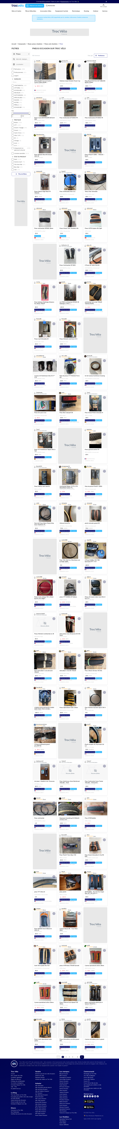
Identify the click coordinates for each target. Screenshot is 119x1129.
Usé (17, 170)
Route (18, 122)
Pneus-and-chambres (51, 44)
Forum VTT (87, 1081)
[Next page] (82, 1057)
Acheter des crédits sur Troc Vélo (43, 1079)
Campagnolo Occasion (65, 1077)
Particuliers (19, 69)
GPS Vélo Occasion (40, 1113)
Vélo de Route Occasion (41, 1089)
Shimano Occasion (64, 1107)
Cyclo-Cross (19, 133)
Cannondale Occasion (65, 1079)
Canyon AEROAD (64, 1124)
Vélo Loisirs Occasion (40, 1098)
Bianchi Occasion (64, 1074)
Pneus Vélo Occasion (40, 1110)
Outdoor (95, 11)
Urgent (16, 76)
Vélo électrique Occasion (41, 1095)
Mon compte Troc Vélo (17, 1075)
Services (104, 11)
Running (86, 11)
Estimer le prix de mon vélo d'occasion (45, 1074)
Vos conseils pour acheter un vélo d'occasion (92, 1085)
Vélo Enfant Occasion (40, 1104)
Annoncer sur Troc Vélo (17, 1110)
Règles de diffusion (16, 1079)
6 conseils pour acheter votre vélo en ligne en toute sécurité (22, 1097)
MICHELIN (18, 93)
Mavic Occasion (63, 1096)
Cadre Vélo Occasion (40, 1111)
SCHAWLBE (19, 107)
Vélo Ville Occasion (40, 1100)
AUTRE (18, 102)
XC (16, 138)
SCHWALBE (19, 90)
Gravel (17, 130)
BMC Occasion (63, 1075)
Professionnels (20, 72)
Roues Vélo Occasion (40, 1108)
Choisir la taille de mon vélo (18, 1102)
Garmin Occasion (64, 1088)
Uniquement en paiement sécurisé (22, 149)
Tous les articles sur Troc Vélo (18, 1095)
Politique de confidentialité (18, 1081)
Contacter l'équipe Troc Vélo (18, 1085)
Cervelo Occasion (64, 1083)
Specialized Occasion (65, 1109)
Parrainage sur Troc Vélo (90, 1074)
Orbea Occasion (64, 1098)
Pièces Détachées (30, 11)
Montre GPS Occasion (41, 1102)
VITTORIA (18, 88)
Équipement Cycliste (61, 11)
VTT (17, 125)
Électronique (76, 11)
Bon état (18, 167)
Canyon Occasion (64, 1081)
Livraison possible (21, 153)
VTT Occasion (38, 1093)
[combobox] (21, 64)
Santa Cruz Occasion (65, 1103)
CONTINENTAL (20, 85)
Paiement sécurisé (40, 1077)
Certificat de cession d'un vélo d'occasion (21, 1114)
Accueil (14, 44)
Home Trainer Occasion (41, 1115)
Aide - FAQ (14, 1087)
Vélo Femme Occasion (41, 1106)
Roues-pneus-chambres (35, 44)
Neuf (17, 159)
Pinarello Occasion (64, 1100)
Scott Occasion (63, 1105)
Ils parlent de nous (16, 1088)
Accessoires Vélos (45, 11)
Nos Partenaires (15, 1112)
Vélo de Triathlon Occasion (42, 1091)
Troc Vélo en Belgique (89, 1075)
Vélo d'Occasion (39, 1085)
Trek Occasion (63, 1111)
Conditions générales (16, 1077)
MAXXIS (18, 100)
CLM (16, 143)
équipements (65, 2)
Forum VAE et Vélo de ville (91, 1083)
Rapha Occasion (64, 1101)
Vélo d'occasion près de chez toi (43, 1087)
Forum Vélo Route (88, 1077)
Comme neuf (19, 162)
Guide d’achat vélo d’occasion (18, 1100)
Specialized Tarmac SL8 (65, 1119)
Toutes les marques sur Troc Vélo (68, 1113)
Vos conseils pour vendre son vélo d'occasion (93, 1089)
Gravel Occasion (39, 1097)
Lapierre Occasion (64, 1092)
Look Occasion (63, 1094)
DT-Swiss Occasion (64, 1087)
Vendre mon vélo (39, 1075)
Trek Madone (63, 1121)
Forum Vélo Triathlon (89, 1079)
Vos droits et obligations (17, 1083)
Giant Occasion (63, 1090)
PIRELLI (18, 105)
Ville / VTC (19, 135)
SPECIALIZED (19, 98)
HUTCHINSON (20, 95)
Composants (22, 44)
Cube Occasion (63, 1085)
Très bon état (19, 164)
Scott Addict (63, 1123)
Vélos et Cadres (16, 11)
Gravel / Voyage (20, 128)
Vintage (17, 141)
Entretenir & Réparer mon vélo (19, 1104)
